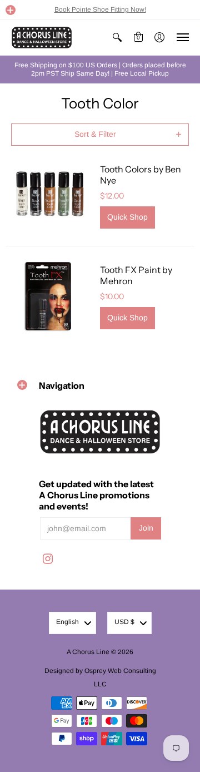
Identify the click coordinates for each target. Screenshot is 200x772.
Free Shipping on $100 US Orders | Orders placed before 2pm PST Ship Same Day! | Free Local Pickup (100, 69)
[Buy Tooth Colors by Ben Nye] (50, 196)
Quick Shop (127, 216)
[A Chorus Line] (41, 37)
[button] (11, 10)
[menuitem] (117, 37)
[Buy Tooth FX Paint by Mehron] (50, 296)
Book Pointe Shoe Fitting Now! (100, 9)
